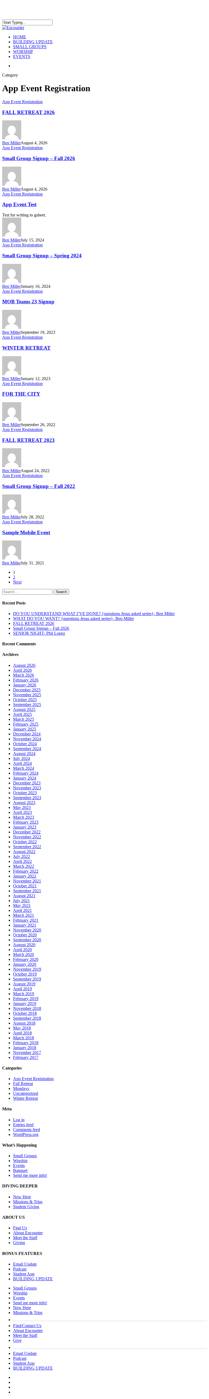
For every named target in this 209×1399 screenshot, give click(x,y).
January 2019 (24, 1003)
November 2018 (27, 1008)
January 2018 (24, 1047)
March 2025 (23, 719)
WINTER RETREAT (26, 348)
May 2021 (22, 905)
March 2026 (23, 675)
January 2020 (24, 964)
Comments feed (26, 1129)
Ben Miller (11, 142)
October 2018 (25, 1013)
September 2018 (27, 1018)
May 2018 (22, 1028)
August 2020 (24, 944)
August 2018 (24, 1023)
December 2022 (27, 832)
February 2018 (25, 1042)
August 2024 (24, 753)
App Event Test (19, 204)
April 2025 (22, 714)
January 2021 (24, 925)
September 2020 (27, 939)
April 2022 (22, 861)
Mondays (21, 1088)
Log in (18, 1119)
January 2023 (24, 827)
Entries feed (23, 1124)
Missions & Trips (27, 1201)
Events (19, 1165)
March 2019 (23, 993)
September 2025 (27, 704)
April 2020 (22, 949)
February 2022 (25, 871)
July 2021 (21, 900)
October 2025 (25, 699)
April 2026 (22, 670)
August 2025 (24, 709)
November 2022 (27, 837)
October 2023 (25, 792)
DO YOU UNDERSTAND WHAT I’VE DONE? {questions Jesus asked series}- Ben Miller (94, 613)
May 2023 (22, 807)
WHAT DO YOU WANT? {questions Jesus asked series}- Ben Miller (73, 618)
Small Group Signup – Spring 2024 (42, 255)
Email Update (25, 1264)
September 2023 (27, 797)
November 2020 (27, 930)
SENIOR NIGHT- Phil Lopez (39, 633)
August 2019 (24, 984)
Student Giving (26, 1206)
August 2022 (24, 851)
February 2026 (25, 680)
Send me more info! (30, 1175)
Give (17, 1340)
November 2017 (27, 1052)
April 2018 (22, 1033)
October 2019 (25, 974)
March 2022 (23, 866)
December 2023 (27, 783)
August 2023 (24, 802)
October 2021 (25, 886)
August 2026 (24, 665)
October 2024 (25, 743)
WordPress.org (25, 1134)
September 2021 (27, 890)
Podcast (19, 1269)
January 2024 (24, 778)
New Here (22, 1197)
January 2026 (24, 685)
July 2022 (21, 856)
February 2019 (25, 998)
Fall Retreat (23, 1083)
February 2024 (25, 773)
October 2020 (25, 935)
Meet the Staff (25, 1237)
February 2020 (25, 959)
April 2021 (22, 910)
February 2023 (25, 822)
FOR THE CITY (21, 394)
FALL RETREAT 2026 (28, 112)
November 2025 (27, 694)
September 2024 (27, 748)
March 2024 (23, 768)
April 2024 (22, 763)
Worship (20, 1160)
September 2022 (27, 846)
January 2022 (24, 876)
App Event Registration (22, 101)
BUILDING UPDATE (33, 1278)
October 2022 (25, 841)
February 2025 (25, 724)
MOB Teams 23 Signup (28, 301)
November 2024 (27, 739)
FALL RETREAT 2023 (28, 440)
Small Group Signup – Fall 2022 (38, 486)
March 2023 (23, 817)
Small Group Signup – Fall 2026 (38, 158)
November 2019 (27, 969)
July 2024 (21, 758)
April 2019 (22, 988)
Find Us (20, 1228)
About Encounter (28, 1232)
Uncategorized (25, 1093)
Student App (24, 1274)
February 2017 (25, 1057)
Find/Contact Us (27, 1325)
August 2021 (24, 895)
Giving (19, 1242)
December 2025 (27, 690)
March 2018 (23, 1037)
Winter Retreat (25, 1098)
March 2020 (23, 954)
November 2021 (27, 881)
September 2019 (27, 979)
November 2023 (27, 788)
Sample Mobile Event (26, 532)
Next (17, 582)
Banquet (20, 1170)
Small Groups (25, 1155)
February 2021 (25, 920)
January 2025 (24, 729)
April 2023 (22, 812)
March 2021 (23, 915)
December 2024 (27, 734)
